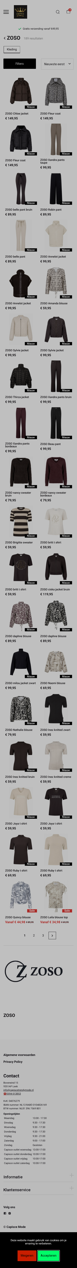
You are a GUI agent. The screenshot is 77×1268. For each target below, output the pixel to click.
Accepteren (48, 1255)
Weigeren (27, 1255)
